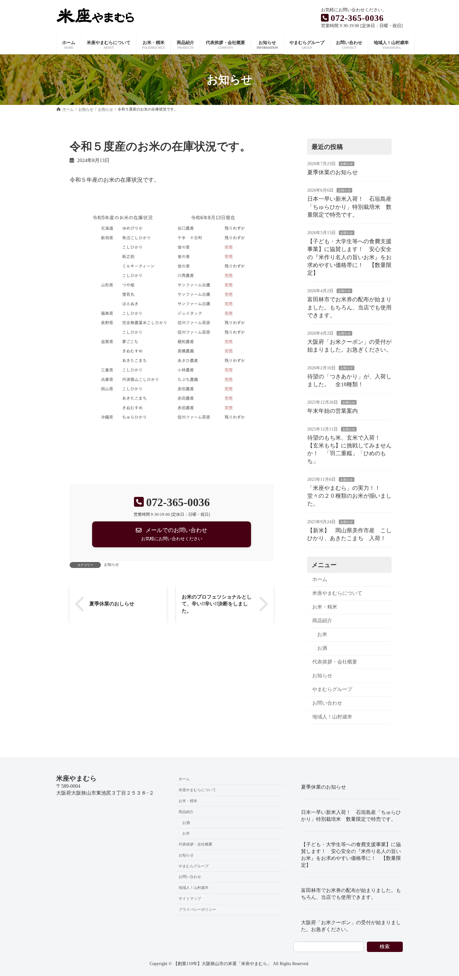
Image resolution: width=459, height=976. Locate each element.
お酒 (322, 648)
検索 (385, 946)
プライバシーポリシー (197, 909)
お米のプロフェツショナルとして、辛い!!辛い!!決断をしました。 (217, 604)
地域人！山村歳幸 (332, 716)
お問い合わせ (327, 703)
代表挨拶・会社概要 (334, 661)
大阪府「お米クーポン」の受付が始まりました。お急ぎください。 (351, 926)
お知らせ (111, 564)
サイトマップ (190, 898)
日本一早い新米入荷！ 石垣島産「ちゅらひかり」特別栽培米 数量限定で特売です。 (349, 207)
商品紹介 (322, 620)
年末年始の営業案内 (332, 411)
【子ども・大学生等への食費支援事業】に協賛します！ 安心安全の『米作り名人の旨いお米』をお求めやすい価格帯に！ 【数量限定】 (349, 257)
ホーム (319, 579)
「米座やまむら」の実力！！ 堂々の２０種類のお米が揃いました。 (349, 496)
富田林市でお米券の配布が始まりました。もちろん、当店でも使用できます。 (349, 307)
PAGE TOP (442, 941)
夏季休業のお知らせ (332, 172)
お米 (322, 634)
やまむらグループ (332, 689)
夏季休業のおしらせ (111, 603)
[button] (171, 534)
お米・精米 (324, 606)
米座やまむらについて (337, 593)
